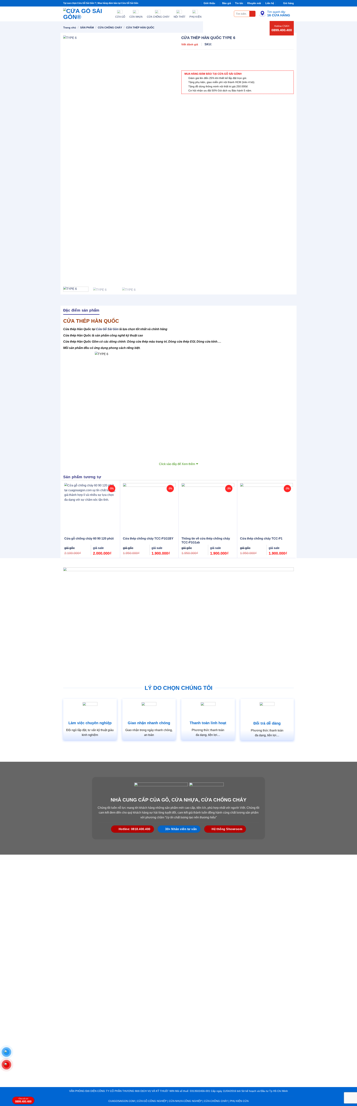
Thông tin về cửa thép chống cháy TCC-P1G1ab (205, 540)
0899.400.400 (281, 30)
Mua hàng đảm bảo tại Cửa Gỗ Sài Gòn (118, 3)
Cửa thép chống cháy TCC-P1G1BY (148, 538)
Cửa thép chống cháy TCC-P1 (261, 538)
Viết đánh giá (189, 44)
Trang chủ (69, 27)
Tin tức (239, 3)
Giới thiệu (209, 3)
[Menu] (229, 13)
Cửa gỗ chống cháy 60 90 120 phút (89, 538)
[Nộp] (253, 14)
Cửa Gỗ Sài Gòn (107, 329)
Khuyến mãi (254, 3)
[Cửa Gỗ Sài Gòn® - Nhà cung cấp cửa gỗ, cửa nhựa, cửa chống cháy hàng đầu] (86, 14)
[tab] (81, 310)
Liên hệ (269, 3)
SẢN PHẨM (87, 27)
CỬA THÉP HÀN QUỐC (140, 27)
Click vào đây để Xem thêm (177, 464)
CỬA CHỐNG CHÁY (110, 27)
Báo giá (226, 3)
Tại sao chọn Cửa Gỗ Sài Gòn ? (79, 3)
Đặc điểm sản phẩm (81, 310)
